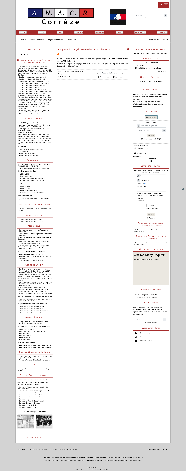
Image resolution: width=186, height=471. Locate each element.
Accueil (31, 40)
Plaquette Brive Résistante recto (31, 219)
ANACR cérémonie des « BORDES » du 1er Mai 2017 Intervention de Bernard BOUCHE (34, 275)
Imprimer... (118, 77)
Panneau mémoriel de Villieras (30, 393)
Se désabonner (142, 186)
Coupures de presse (27, 329)
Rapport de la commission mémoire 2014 (34, 134)
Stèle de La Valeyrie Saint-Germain (31, 401)
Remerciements (26, 176)
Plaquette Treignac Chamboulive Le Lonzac (34, 360)
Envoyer (151, 135)
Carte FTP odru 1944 (28, 188)
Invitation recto (25, 333)
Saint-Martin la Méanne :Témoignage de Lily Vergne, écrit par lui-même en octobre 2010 (34, 103)
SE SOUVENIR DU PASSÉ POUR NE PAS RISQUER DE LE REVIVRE (34, 165)
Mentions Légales (145, 341)
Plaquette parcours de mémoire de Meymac (36, 345)
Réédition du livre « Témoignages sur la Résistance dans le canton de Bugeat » (33, 290)
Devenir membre (151, 117)
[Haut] (183, 189)
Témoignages (25, 339)
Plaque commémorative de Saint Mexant (33, 397)
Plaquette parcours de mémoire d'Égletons (35, 347)
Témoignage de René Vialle (29, 114)
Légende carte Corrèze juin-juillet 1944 (34, 192)
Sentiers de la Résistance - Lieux (32, 313)
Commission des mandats (30, 155)
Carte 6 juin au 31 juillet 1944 (31, 190)
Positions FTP (25, 337)
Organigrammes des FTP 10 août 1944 (34, 180)
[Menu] (166, 5)
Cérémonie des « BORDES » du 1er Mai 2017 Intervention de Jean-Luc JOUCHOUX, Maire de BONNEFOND (35, 283)
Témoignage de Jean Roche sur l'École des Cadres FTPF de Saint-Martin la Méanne (34, 111)
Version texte (144, 337)
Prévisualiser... (105, 77)
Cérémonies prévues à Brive (146, 298)
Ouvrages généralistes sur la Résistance (34, 241)
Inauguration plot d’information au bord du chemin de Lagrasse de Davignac (33, 322)
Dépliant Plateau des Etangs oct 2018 (32, 77)
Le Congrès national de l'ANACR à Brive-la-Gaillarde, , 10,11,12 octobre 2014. (34, 126)
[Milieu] (183, 193)
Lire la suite (162, 72)
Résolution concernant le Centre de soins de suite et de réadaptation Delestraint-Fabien (34, 139)
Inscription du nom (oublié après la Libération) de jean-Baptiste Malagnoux (35, 357)
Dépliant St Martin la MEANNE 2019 (32, 79)
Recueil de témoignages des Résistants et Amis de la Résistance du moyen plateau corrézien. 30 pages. (34, 246)
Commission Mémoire (28, 153)
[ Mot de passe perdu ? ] (151, 139)
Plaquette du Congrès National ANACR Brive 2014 (84, 49)
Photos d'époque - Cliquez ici (35, 411)
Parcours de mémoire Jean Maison (31, 395)
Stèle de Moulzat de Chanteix (29, 403)
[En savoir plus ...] (103, 467)
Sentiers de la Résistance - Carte (32, 309)
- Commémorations (153, 68)
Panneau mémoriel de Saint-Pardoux (32, 93)
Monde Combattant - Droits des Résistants (34, 136)
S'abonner (140, 184)
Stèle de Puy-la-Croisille (28, 405)
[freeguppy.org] (82, 467)
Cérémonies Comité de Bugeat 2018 (32, 287)
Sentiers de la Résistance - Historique (34, 311)
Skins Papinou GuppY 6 (85, 470)
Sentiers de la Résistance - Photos (33, 307)
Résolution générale (26, 132)
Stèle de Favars (25, 399)
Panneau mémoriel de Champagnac (32, 85)
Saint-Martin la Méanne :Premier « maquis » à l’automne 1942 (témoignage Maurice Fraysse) (35, 100)
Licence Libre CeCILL (102, 470)
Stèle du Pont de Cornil (27, 407)
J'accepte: (141, 201)
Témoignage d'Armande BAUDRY (32, 260)
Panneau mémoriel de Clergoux (30, 87)
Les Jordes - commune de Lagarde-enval (34, 391)
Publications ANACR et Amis (29, 243)
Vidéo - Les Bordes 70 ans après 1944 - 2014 (35, 293)
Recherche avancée (151, 18)
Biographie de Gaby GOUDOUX (32, 254)
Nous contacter (145, 333)
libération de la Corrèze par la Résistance (34, 168)
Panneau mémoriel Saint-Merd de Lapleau (34, 83)
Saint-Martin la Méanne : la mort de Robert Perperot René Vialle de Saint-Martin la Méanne (35, 96)
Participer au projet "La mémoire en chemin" (151, 53)
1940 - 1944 (24, 174)
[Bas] (183, 196)
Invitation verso (26, 335)
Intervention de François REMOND (33, 331)
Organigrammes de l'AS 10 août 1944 (34, 178)
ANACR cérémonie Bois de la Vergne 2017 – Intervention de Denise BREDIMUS (34, 272)
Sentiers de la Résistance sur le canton (33, 269)
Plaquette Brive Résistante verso (31, 221)
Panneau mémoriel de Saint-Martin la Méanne (35, 91)
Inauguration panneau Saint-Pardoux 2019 (34, 81)
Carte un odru (25, 186)
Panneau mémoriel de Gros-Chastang (32, 89)
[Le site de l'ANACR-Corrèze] (61, 16)
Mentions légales (39, 437)
